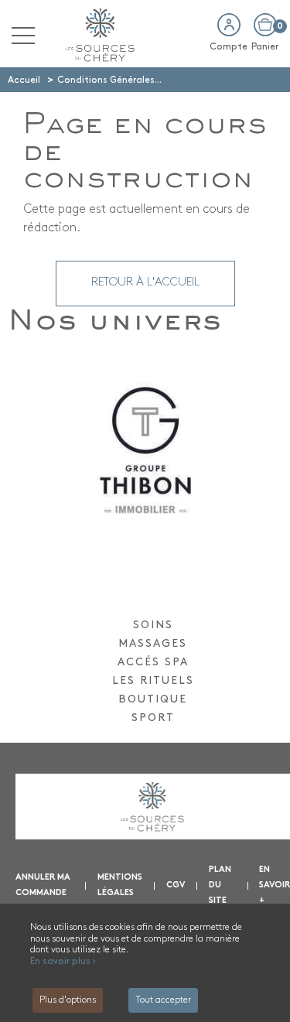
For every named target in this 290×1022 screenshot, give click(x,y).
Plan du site (220, 885)
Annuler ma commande (42, 885)
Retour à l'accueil (145, 283)
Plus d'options (67, 1000)
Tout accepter (163, 1000)
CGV (175, 885)
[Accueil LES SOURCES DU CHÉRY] (97, 33)
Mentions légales (119, 885)
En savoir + (274, 885)
